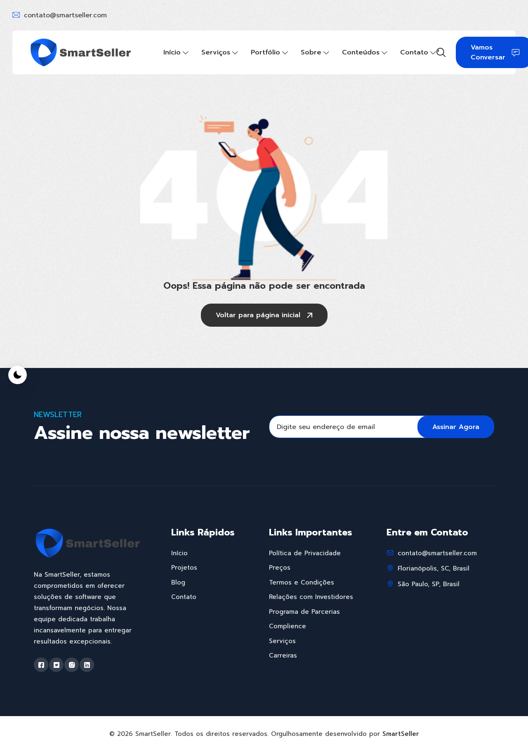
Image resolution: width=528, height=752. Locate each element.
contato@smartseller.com (65, 15)
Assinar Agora (455, 427)
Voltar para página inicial (258, 315)
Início (172, 52)
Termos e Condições (301, 582)
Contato (414, 52)
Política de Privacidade (305, 553)
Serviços (215, 52)
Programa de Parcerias (304, 611)
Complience (287, 626)
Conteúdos (361, 52)
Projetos (184, 567)
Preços (279, 567)
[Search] (441, 53)
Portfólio (265, 52)
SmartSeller (400, 733)
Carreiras (283, 655)
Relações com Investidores (311, 596)
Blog (178, 582)
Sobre (311, 52)
